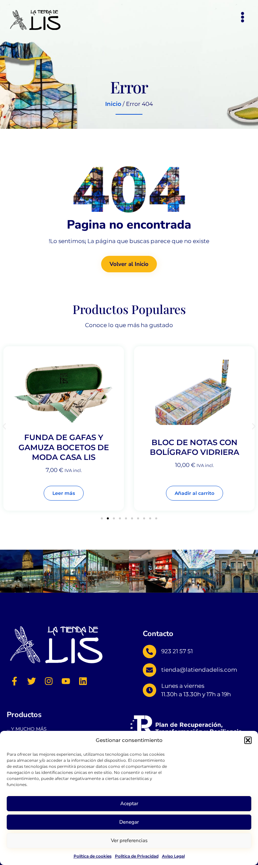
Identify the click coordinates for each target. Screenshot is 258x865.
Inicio (113, 104)
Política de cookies (93, 856)
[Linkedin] (83, 681)
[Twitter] (31, 681)
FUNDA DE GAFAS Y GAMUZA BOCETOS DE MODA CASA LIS (63, 447)
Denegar (129, 822)
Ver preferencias (129, 840)
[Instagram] (48, 681)
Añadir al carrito (194, 493)
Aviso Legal (173, 856)
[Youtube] (65, 681)
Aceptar (129, 803)
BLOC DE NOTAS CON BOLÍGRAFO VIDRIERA (194, 447)
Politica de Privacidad (137, 856)
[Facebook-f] (14, 681)
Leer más (63, 493)
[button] (248, 740)
